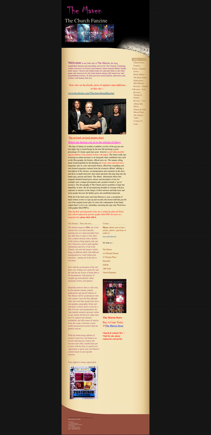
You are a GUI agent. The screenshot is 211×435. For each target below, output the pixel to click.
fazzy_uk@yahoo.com (74, 428)
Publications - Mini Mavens (139, 81)
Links (136, 124)
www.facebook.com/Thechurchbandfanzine (91, 93)
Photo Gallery (139, 74)
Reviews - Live (140, 100)
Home (136, 59)
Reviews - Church (141, 86)
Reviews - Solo (140, 89)
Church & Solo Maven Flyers (140, 110)
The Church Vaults (138, 116)
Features (137, 65)
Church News (139, 62)
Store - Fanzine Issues (140, 70)
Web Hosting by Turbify (74, 419)
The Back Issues (140, 77)
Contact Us (138, 120)
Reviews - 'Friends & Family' (138, 95)
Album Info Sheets (138, 105)
